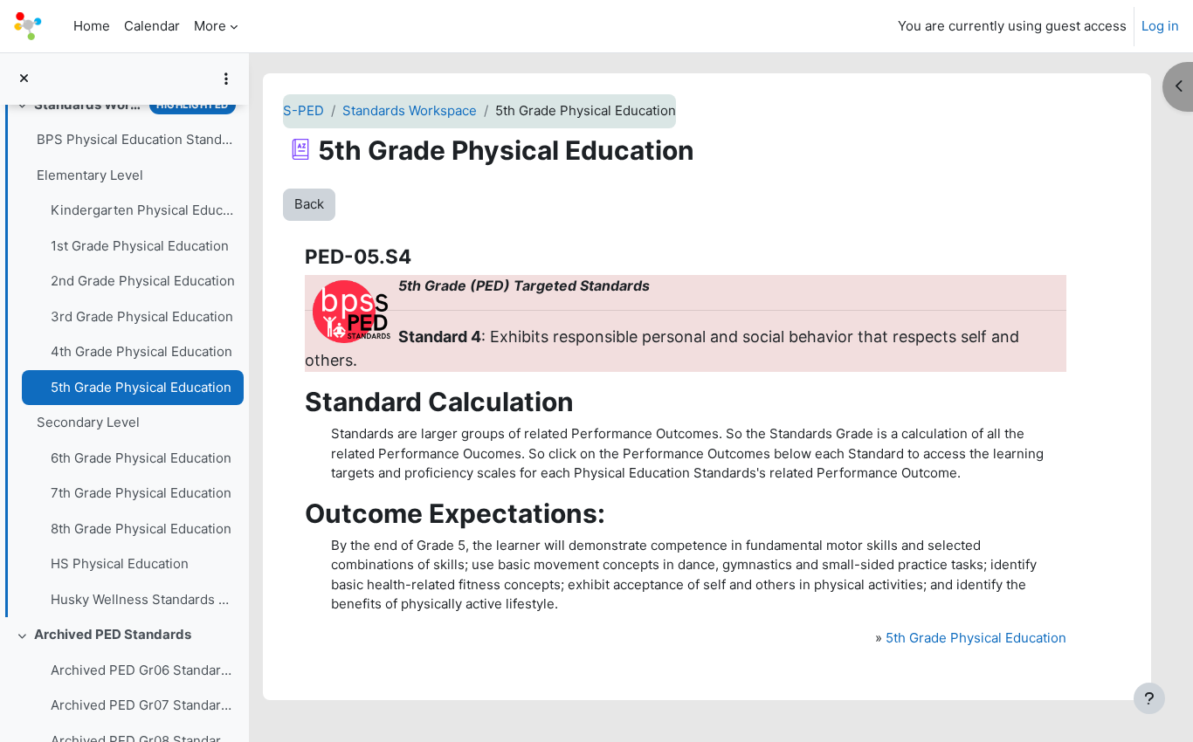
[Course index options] (226, 78)
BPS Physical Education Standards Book (136, 139)
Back (309, 204)
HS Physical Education (120, 563)
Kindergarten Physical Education (143, 210)
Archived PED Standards (112, 634)
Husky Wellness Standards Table (143, 599)
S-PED (303, 110)
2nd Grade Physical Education (143, 280)
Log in (1160, 25)
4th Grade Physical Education (141, 351)
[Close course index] (24, 79)
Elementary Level (90, 175)
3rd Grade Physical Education (142, 316)
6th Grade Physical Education (141, 458)
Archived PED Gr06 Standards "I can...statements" (143, 670)
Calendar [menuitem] (152, 25)
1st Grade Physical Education (140, 245)
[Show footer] (1149, 698)
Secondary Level (88, 422)
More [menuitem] (210, 25)
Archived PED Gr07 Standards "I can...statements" (143, 705)
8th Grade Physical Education (141, 528)
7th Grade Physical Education (141, 492)
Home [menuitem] (91, 25)
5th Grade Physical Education (141, 387)
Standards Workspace (88, 104)
